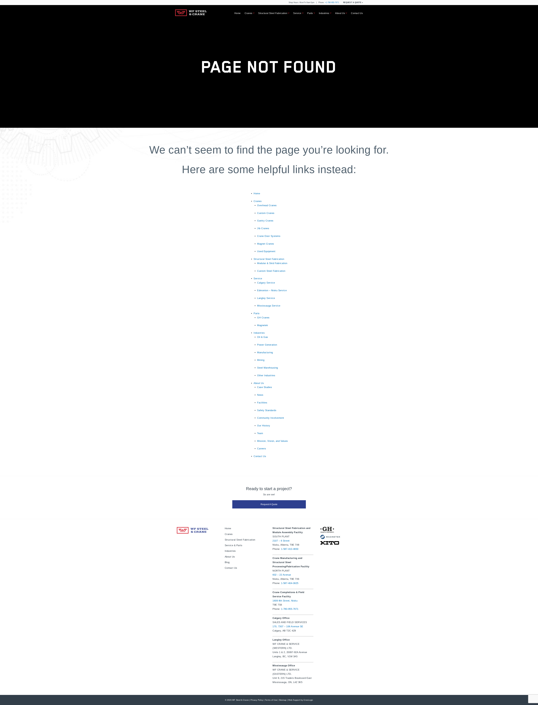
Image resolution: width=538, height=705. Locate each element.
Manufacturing (265, 352)
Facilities (262, 402)
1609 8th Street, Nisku (285, 600)
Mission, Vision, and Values (272, 441)
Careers (261, 448)
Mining (260, 360)
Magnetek (262, 325)
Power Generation (267, 344)
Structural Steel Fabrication (272, 13)
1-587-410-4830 (289, 549)
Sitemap (283, 700)
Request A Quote (353, 2)
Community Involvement (270, 418)
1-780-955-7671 (289, 609)
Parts (310, 13)
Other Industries (266, 375)
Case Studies (264, 387)
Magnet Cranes (265, 243)
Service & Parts (233, 545)
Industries (324, 13)
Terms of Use (271, 700)
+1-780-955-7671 (332, 2)
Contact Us (357, 13)
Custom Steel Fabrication (271, 271)
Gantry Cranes (265, 220)
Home (237, 13)
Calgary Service (266, 282)
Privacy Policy (257, 700)
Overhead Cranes (267, 205)
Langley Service (266, 298)
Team (260, 433)
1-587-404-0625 (289, 583)
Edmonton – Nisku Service (272, 290)
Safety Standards (266, 410)
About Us (340, 13)
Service (297, 13)
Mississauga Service (268, 305)
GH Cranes (263, 317)
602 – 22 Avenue (282, 574)
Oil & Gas (262, 337)
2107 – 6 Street (281, 540)
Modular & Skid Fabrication (272, 263)
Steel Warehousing (267, 367)
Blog (227, 562)
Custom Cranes (265, 213)
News (260, 395)
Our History (263, 425)
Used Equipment (266, 251)
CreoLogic (308, 700)
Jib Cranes (263, 228)
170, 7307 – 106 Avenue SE (288, 626)
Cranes (248, 13)
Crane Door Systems (268, 236)
